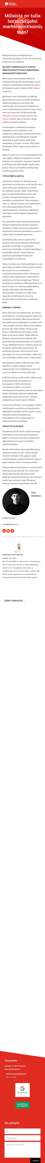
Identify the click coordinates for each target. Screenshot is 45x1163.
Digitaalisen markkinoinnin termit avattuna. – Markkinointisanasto (18, 680)
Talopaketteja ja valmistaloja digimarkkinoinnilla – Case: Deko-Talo (20, 975)
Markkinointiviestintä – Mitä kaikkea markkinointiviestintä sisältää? (19, 633)
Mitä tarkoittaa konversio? (16, 824)
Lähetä (35, 1160)
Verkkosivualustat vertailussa (17, 779)
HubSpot (36, 87)
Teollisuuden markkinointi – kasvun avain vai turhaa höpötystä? (21, 925)
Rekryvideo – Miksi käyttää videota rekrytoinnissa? (19, 1025)
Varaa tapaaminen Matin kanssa (22, 1114)
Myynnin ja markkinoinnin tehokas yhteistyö (19, 730)
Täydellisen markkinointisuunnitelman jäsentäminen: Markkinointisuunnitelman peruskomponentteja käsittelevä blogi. (21, 874)
